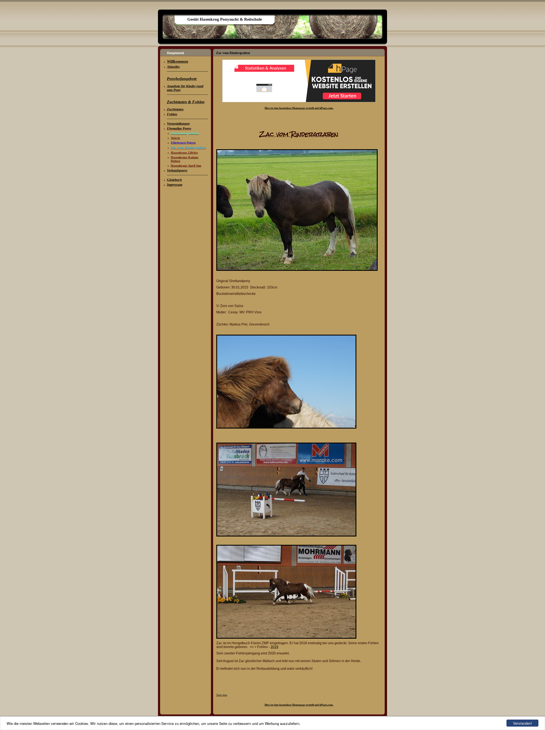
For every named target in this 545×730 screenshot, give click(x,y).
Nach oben (221, 695)
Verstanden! (522, 723)
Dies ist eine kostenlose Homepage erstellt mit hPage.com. (299, 108)
